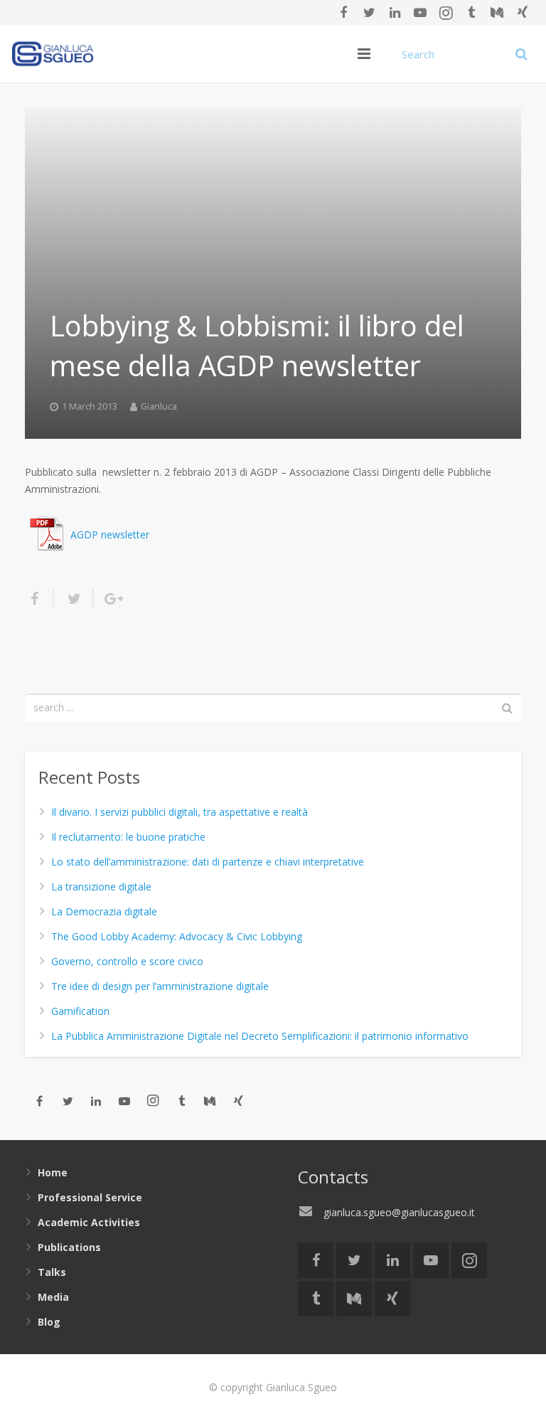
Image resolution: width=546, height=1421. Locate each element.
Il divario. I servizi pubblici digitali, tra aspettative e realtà (179, 812)
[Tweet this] (74, 599)
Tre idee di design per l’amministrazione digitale (160, 986)
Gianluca (159, 406)
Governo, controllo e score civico (127, 961)
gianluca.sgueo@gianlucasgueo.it (399, 1212)
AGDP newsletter (109, 534)
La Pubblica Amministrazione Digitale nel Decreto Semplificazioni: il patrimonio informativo (260, 1036)
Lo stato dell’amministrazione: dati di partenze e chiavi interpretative (207, 861)
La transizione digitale (101, 886)
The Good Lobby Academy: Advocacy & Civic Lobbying (176, 936)
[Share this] (39, 599)
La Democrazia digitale (104, 911)
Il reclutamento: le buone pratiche (128, 836)
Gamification (80, 1011)
